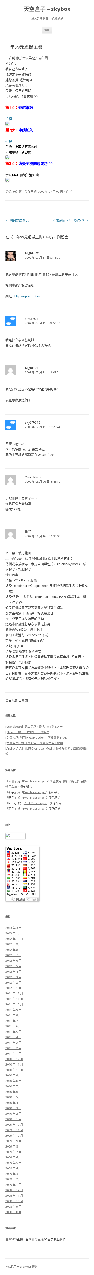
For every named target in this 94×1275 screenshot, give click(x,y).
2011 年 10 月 (14, 1004)
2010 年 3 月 (13, 1108)
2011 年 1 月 (13, 1053)
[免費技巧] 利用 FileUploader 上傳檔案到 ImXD (36, 737)
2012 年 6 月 (13, 961)
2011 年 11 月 (14, 999)
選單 (47, 30)
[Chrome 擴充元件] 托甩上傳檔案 (27, 732)
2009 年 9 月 (13, 1141)
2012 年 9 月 (13, 944)
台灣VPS (11, 1239)
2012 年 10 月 (14, 939)
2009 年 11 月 (14, 1130)
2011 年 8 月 (13, 1015)
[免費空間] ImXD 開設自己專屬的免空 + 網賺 (34, 743)
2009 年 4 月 (13, 1168)
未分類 (17, 191)
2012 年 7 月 (13, 955)
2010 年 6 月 (13, 1092)
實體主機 (38, 1239)
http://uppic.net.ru (27, 296)
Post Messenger (34, 792)
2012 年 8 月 (13, 950)
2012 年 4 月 (13, 971)
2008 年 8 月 (13, 1212)
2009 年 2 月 (13, 1179)
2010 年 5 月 (13, 1097)
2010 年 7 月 (13, 1086)
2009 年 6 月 (13, 1157)
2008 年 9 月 (13, 1206)
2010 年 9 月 (13, 1075)
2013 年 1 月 (13, 933)
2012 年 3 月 (13, 977)
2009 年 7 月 (13, 1152)
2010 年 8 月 (13, 1081)
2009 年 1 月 (13, 1185)
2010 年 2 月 (13, 1114)
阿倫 (11, 781)
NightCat (32, 253)
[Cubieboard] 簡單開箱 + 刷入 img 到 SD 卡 (34, 726)
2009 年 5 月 (13, 1163)
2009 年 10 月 (14, 1135)
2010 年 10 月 (14, 1070)
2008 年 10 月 (14, 1201)
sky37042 (32, 318)
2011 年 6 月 (13, 1026)
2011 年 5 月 (13, 1032)
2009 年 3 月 (13, 1174)
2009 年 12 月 (14, 1124)
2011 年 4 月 (13, 1037)
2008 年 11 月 (14, 1195)
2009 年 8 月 (13, 1146)
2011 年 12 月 (14, 993)
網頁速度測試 (17, 220)
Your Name (33, 477)
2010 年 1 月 (13, 1119)
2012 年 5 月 (13, 966)
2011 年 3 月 (13, 1042)
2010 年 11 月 (14, 1064)
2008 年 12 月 (14, 1190)
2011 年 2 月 (13, 1048)
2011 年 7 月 (13, 1021)
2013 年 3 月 (13, 928)
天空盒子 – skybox (47, 9)
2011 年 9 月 (13, 1010)
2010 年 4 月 (13, 1103)
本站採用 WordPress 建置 (21, 1267)
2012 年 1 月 (13, 988)
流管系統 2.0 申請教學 (71, 220)
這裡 (8, 119)
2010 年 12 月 (14, 1059)
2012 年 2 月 (13, 982)
